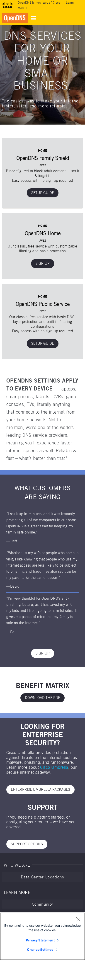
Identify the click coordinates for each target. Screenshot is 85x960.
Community (42, 904)
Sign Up (43, 263)
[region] (42, 936)
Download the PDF (42, 698)
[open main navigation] (33, 18)
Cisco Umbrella (54, 767)
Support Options (27, 844)
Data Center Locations (42, 877)
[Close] (78, 919)
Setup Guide (42, 193)
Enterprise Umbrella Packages (40, 789)
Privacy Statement (40, 940)
